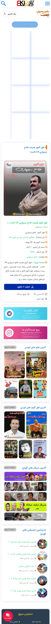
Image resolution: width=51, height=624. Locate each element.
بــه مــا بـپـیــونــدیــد (31, 236)
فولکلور (31, 156)
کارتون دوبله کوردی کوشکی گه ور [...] (22, 473)
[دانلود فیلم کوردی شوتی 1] (11, 308)
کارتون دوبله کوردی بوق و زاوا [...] (23, 509)
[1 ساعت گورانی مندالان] (42, 487)
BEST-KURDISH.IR (29, 610)
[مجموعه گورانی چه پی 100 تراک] (38, 44)
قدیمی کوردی (22, 156)
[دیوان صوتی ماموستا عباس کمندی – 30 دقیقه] (13, 44)
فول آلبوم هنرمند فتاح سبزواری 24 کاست (35, 69)
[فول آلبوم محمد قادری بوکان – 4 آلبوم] (14, 343)
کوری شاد (12, 156)
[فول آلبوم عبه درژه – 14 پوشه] (25, 368)
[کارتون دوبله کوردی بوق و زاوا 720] (42, 512)
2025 (32, 170)
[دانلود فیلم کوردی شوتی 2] (25, 308)
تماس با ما (14, 540)
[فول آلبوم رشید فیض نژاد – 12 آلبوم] (40, 368)
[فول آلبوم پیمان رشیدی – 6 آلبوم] (36, 343)
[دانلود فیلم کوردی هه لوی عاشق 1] (40, 308)
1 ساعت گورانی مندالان (27, 485)
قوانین (35, 546)
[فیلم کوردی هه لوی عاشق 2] (14, 283)
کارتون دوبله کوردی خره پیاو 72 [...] (22, 497)
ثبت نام (35, 540)
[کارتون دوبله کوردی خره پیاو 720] (42, 500)
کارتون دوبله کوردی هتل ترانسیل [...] (22, 460)
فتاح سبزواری (31, 175)
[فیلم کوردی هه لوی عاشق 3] (36, 283)
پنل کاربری (11, 13)
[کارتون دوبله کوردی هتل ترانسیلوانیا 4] (42, 463)
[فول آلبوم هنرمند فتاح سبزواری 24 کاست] (25, 108)
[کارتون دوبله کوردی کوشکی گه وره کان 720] (42, 475)
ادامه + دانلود (23, 206)
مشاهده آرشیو (10, 266)
